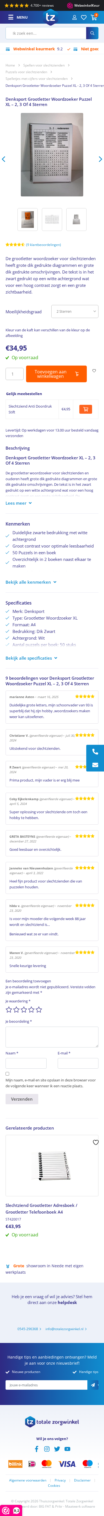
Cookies (54, 1485)
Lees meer (16, 503)
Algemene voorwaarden (27, 1480)
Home (10, 65)
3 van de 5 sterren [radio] (24, 1009)
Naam (12, 1053)
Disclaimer (82, 1480)
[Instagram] (47, 1448)
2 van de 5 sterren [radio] (16, 1009)
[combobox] (46, 33)
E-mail (64, 1053)
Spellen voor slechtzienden (44, 65)
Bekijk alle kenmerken (28, 582)
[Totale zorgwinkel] (50, 16)
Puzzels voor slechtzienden (26, 72)
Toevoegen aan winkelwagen (51, 374)
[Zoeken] (92, 33)
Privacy (60, 1480)
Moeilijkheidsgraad (24, 311)
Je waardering (18, 1001)
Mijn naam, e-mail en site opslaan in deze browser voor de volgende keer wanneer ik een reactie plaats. (51, 1083)
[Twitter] (57, 1448)
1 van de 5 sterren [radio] (9, 1009)
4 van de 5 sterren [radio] (31, 1009)
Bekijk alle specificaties (29, 658)
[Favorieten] (84, 17)
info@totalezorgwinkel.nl (64, 1329)
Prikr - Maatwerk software (75, 1506)
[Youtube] (67, 1448)
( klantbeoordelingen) (43, 244)
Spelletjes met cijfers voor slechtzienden (37, 78)
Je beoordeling (19, 1021)
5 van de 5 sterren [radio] (38, 1009)
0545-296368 (27, 1329)
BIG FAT (45, 1506)
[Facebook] (37, 1448)
